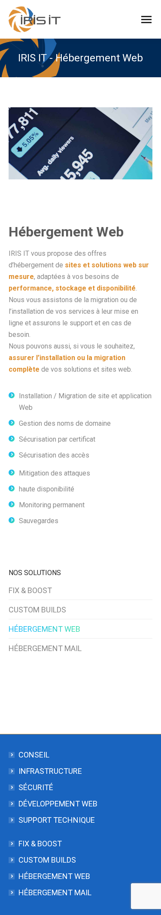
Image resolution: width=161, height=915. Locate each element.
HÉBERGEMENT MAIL (45, 648)
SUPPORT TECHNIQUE (56, 819)
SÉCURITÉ (35, 787)
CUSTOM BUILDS (37, 609)
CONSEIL (33, 754)
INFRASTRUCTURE (50, 771)
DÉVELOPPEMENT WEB (57, 803)
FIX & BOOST (30, 590)
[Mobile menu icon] (146, 19)
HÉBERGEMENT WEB (44, 628)
